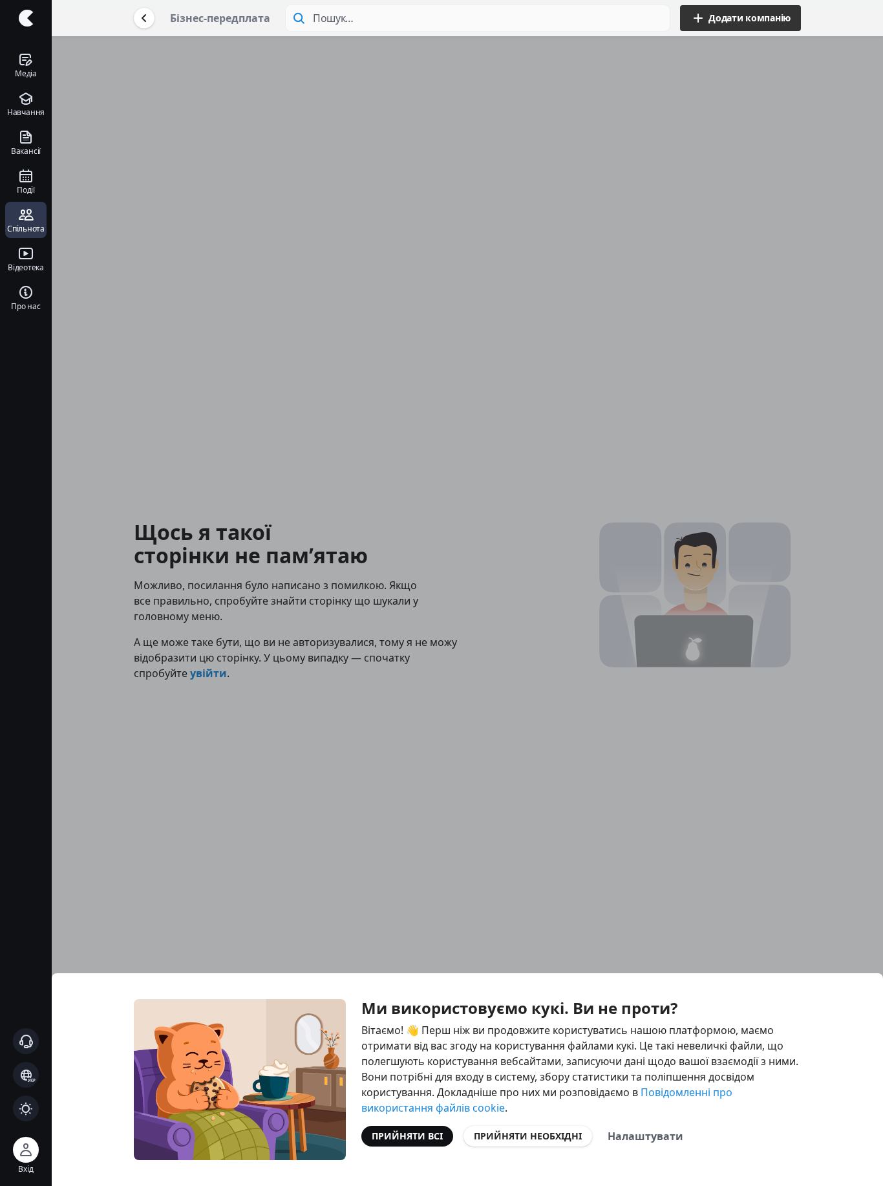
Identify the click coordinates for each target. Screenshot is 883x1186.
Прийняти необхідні (528, 1136)
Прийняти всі (407, 1136)
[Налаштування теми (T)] (26, 1108)
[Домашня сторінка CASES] (26, 18)
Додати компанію (749, 18)
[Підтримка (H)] (26, 1041)
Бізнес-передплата (220, 18)
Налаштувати (645, 1136)
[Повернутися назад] (144, 18)
